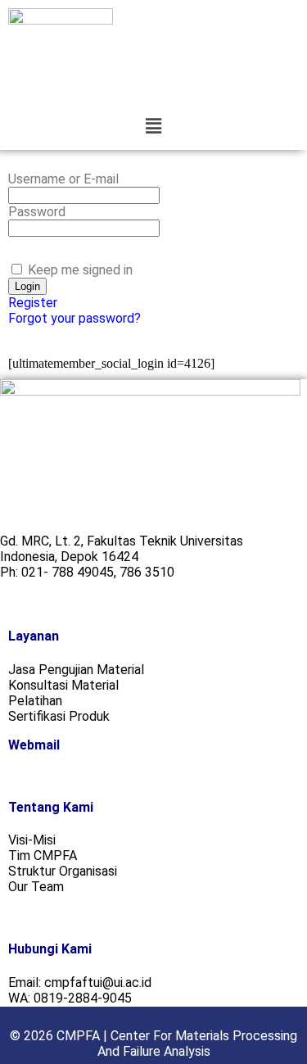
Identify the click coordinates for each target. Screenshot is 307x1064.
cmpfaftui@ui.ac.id (97, 982)
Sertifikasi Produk (59, 716)
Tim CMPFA (42, 855)
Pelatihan (35, 701)
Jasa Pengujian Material (76, 669)
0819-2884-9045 (83, 998)
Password (36, 212)
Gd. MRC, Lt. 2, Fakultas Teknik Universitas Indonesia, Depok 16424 (121, 548)
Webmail (34, 745)
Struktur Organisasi (62, 871)
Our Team (36, 886)
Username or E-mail (63, 179)
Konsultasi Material (63, 685)
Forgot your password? (74, 318)
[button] (153, 126)
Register (32, 302)
